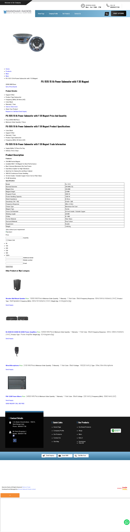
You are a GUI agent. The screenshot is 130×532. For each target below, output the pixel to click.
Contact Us (78, 13)
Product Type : (22, 334)
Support (8, 133)
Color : (76, 298)
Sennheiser (82, 441)
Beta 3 (81, 438)
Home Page (41, 13)
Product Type (10, 138)
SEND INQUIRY (10, 403)
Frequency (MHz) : (36, 301)
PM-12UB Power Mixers (14, 396)
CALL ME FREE (19, 403)
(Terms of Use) (26, 487)
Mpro (80, 434)
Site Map (56, 441)
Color (7, 130)
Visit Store (118, 13)
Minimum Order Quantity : (51, 298)
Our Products (66, 13)
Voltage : (82, 365)
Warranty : (66, 298)
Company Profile (53, 13)
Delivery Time (10, 151)
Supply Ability (10, 148)
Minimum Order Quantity (13, 122)
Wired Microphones (12, 365)
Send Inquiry (23, 111)
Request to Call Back (12, 111)
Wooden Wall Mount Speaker (15, 298)
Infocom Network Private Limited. (27, 489)
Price (7, 120)
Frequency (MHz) (11, 140)
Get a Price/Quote (11, 87)
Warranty (8, 135)
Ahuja (80, 431)
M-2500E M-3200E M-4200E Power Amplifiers (21, 332)
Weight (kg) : (61, 301)
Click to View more (12, 107)
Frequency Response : (99, 298)
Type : (102, 365)
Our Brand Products (85, 427)
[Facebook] (14, 440)
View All (81, 443)
